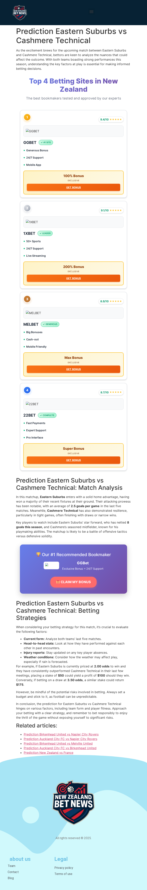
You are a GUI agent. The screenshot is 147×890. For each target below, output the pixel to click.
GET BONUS (73, 187)
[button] (91, 11)
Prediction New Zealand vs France (48, 752)
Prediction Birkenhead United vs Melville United (58, 743)
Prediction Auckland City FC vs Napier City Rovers (60, 739)
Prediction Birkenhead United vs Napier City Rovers (61, 734)
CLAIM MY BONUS (75, 582)
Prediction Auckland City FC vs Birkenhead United (60, 748)
